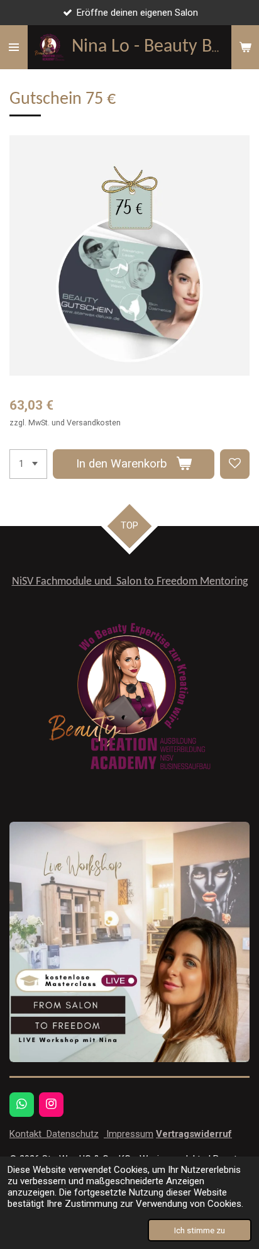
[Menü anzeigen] (14, 47)
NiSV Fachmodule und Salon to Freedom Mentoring (130, 581)
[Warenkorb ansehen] (245, 47)
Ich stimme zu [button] (199, 1230)
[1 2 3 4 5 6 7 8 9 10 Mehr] (28, 464)
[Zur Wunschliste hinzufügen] (235, 464)
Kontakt (26, 1134)
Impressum (128, 1134)
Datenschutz (71, 1134)
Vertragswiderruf (194, 1134)
